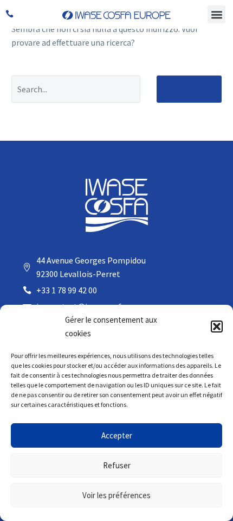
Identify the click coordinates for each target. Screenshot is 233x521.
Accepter (116, 435)
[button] (216, 326)
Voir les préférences (116, 495)
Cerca (189, 89)
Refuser (117, 465)
